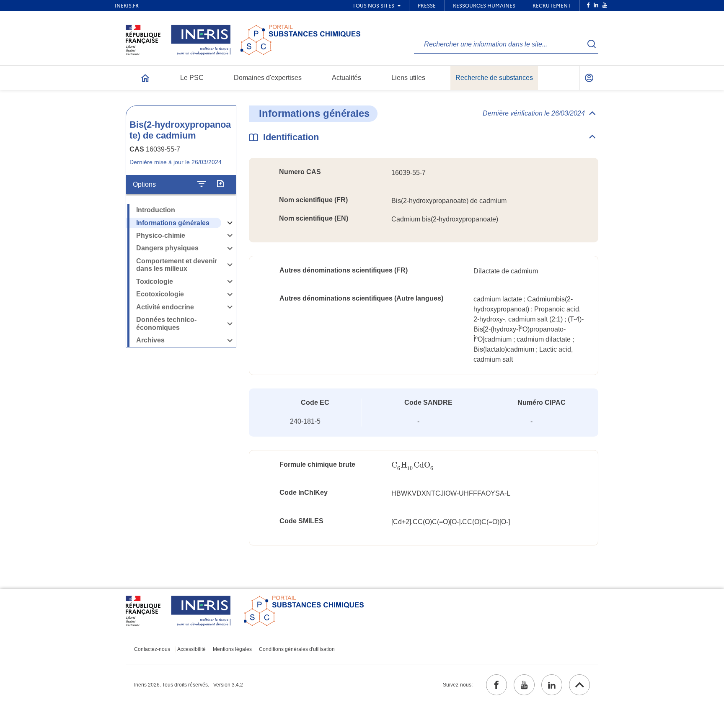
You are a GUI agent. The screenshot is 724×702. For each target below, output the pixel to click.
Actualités (346, 77)
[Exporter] (220, 184)
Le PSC (192, 77)
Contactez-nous (152, 649)
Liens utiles (408, 77)
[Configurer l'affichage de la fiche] (201, 184)
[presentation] (412, 465)
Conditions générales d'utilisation (297, 649)
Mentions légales (232, 649)
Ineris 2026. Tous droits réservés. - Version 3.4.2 (188, 685)
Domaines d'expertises (268, 77)
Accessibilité (191, 649)
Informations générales (172, 222)
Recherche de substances (494, 77)
